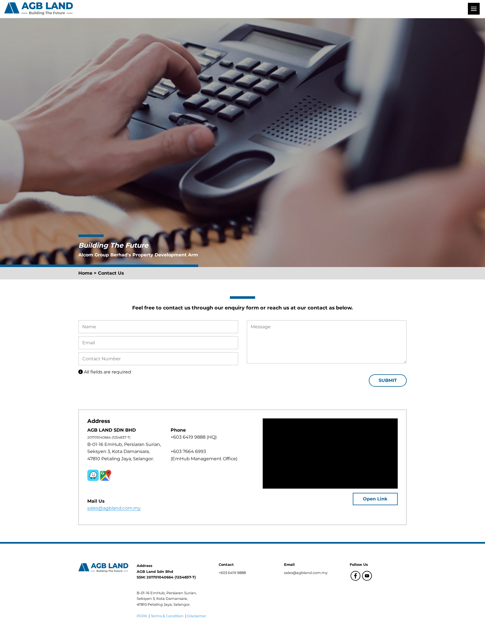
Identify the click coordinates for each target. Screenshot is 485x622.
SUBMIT (388, 380)
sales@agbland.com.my (114, 508)
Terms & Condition (167, 616)
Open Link (375, 499)
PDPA (142, 616)
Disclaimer (196, 616)
